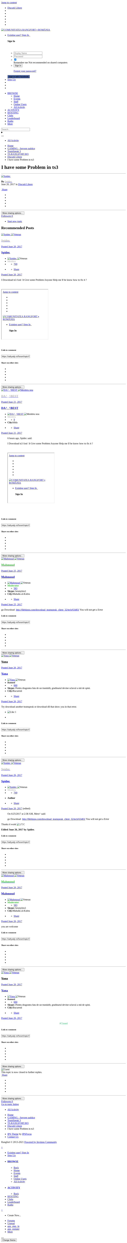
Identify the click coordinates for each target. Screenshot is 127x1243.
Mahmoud (8, 577)
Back (16, 1167)
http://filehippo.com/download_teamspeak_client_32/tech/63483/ (47, 609)
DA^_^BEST (9, 408)
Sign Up (11, 79)
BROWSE (12, 93)
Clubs (10, 115)
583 (15, 588)
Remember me (21, 62)
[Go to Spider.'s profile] (6, 176)
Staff (16, 101)
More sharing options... (12, 213)
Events (17, 98)
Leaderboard (13, 118)
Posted (11, 246)
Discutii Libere (25, 184)
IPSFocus (27, 1134)
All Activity (19, 107)
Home (17, 96)
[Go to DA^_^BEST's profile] (9, 390)
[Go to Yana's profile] (5, 655)
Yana (4, 673)
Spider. (5, 252)
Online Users (20, 104)
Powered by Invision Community (40, 1142)
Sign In (18, 65)
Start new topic (14, 221)
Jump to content (9, 2)
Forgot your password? (25, 71)
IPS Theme (12, 1134)
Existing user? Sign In (18, 35)
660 (15, 685)
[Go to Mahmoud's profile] (7, 558)
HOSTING (13, 112)
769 (15, 264)
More (10, 124)
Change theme (8, 1240)
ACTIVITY (13, 110)
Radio (10, 121)
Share (4, 189)
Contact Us (12, 1136)
